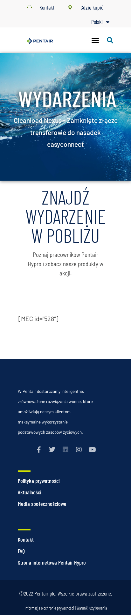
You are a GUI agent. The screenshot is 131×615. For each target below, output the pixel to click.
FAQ (21, 550)
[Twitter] (52, 449)
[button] (95, 40)
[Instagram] (79, 449)
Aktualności (29, 492)
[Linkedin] (65, 449)
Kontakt (26, 539)
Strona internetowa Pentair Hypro (52, 562)
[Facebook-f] (39, 449)
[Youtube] (92, 449)
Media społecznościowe (42, 503)
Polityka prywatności (39, 480)
